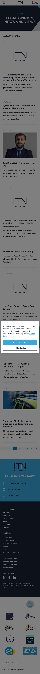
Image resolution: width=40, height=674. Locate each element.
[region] (20, 337)
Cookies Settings (20, 348)
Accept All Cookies (20, 342)
